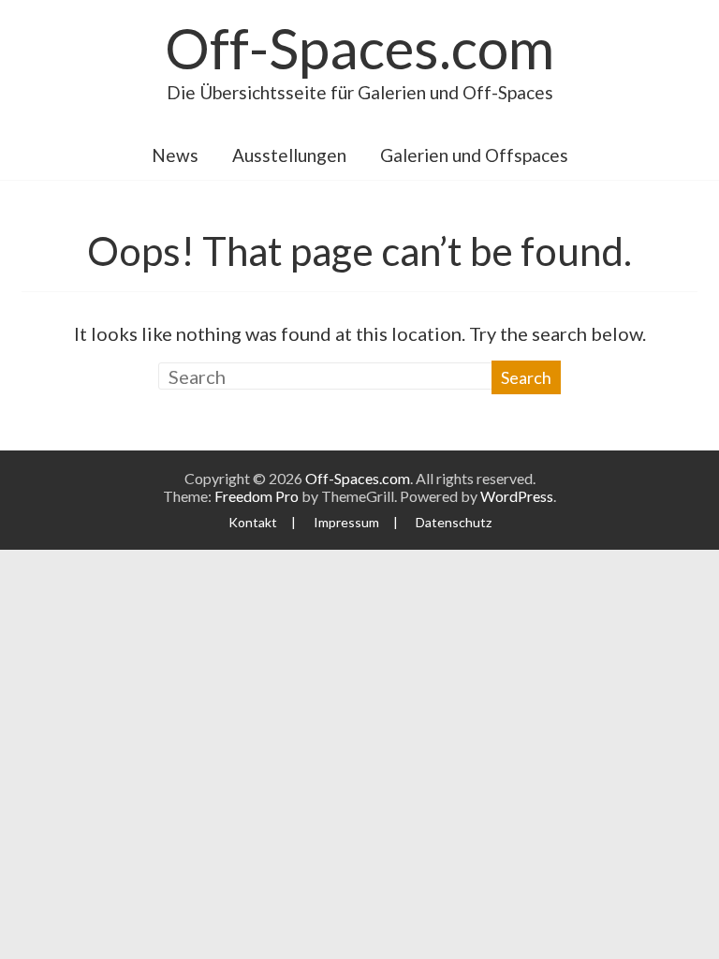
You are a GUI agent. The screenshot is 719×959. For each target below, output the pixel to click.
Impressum (346, 522)
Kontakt (252, 522)
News (175, 155)
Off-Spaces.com (359, 47)
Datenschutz (454, 522)
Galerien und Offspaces (474, 155)
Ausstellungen (289, 155)
